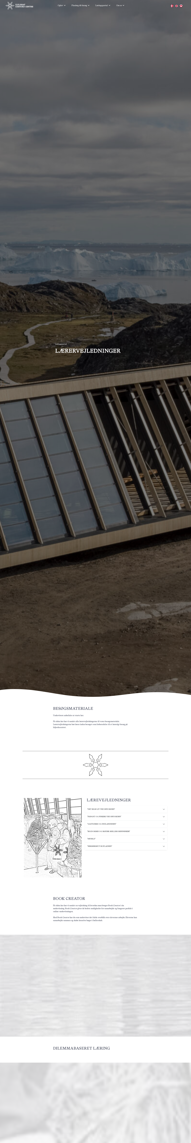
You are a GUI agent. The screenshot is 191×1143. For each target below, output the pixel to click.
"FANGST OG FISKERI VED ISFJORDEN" (104, 817)
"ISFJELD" (91, 839)
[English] (176, 6)
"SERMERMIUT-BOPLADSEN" (99, 846)
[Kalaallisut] (181, 6)
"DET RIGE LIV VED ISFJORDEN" (101, 809)
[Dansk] (172, 6)
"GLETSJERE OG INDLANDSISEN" (101, 824)
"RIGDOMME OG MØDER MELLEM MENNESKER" (108, 831)
